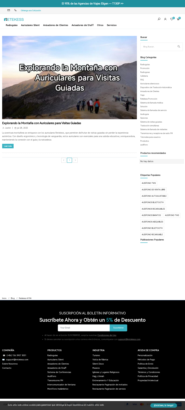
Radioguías (12, 25)
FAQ (142, 80)
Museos (96, 368)
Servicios (112, 25)
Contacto (6, 368)
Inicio (4, 298)
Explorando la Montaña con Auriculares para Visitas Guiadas (41, 123)
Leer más (8, 146)
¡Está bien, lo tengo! (163, 405)
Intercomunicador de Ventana (61, 384)
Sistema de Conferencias (59, 372)
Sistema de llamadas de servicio (153, 110)
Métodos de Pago (146, 359)
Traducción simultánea (149, 126)
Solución (143, 107)
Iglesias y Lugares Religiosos (105, 372)
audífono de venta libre (153, 190)
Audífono (51, 376)
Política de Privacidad (148, 376)
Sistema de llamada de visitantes (153, 129)
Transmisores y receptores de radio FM (156, 133)
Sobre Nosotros (10, 364)
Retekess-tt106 (25, 298)
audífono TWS (149, 183)
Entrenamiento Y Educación (105, 380)
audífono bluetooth (152, 228)
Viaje (142, 95)
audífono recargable (152, 235)
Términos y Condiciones (149, 372)
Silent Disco (98, 364)
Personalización (145, 355)
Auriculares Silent (30, 25)
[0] (171, 19)
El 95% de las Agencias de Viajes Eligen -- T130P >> (92, 3)
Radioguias (145, 72)
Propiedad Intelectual (148, 380)
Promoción (144, 68)
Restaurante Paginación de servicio (109, 389)
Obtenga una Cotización (31, 11)
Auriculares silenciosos (149, 84)
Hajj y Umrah (98, 376)
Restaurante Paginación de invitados (109, 384)
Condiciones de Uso (106, 335)
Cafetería (144, 76)
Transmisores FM (55, 380)
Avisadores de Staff (83, 25)
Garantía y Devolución (148, 368)
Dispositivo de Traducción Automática (156, 87)
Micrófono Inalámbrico (57, 389)
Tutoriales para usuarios (150, 137)
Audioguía (144, 114)
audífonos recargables (153, 209)
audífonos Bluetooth (153, 202)
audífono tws (172, 215)
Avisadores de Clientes (55, 25)
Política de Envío (145, 364)
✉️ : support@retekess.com (15, 359)
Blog (13, 298)
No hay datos (146, 161)
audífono (144, 145)
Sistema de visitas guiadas (151, 122)
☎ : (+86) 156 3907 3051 (14, 355)
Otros (100, 25)
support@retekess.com (129, 339)
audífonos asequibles (152, 222)
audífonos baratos (151, 215)
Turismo (96, 355)
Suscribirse (118, 328)
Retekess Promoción (148, 99)
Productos (144, 141)
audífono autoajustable (154, 196)
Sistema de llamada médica (151, 103)
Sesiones (144, 118)
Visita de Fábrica (100, 359)
